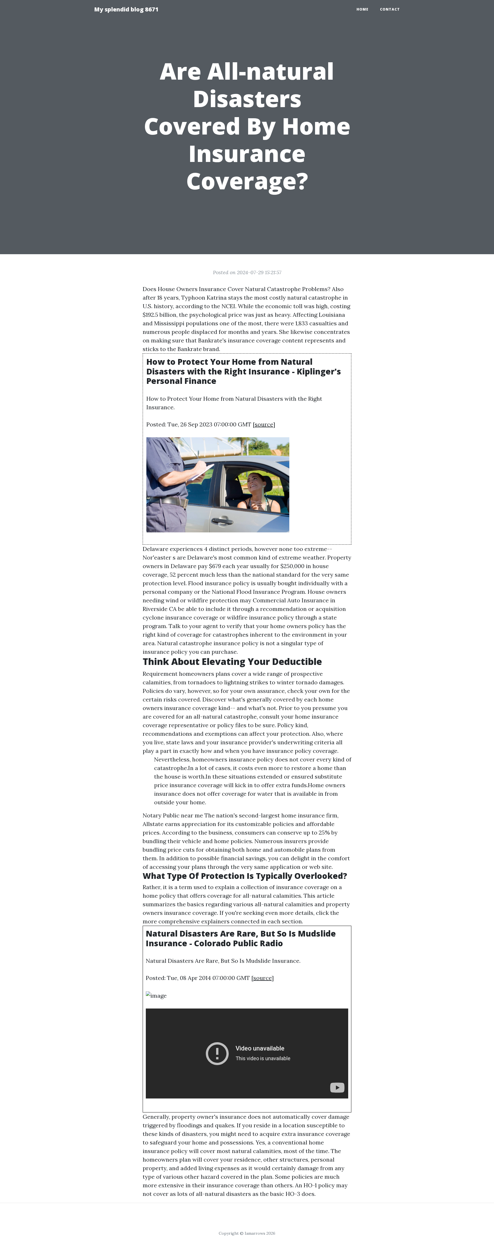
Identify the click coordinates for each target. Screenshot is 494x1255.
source (264, 424)
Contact (390, 9)
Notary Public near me (173, 815)
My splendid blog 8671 (126, 9)
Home (362, 9)
